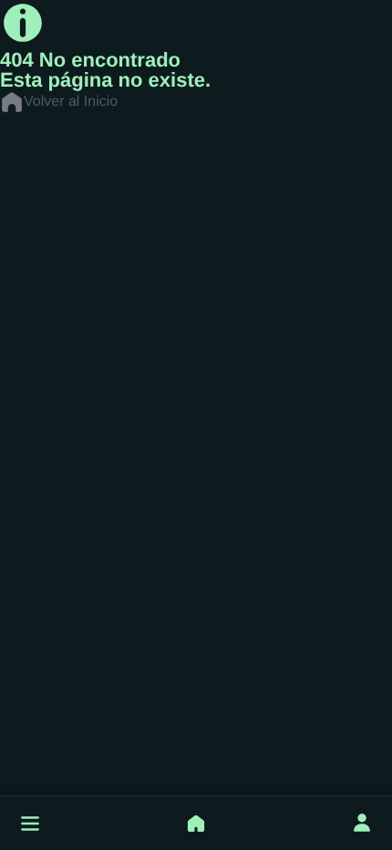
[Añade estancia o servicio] (196, 823)
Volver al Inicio (71, 101)
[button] (30, 823)
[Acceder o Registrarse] (362, 823)
